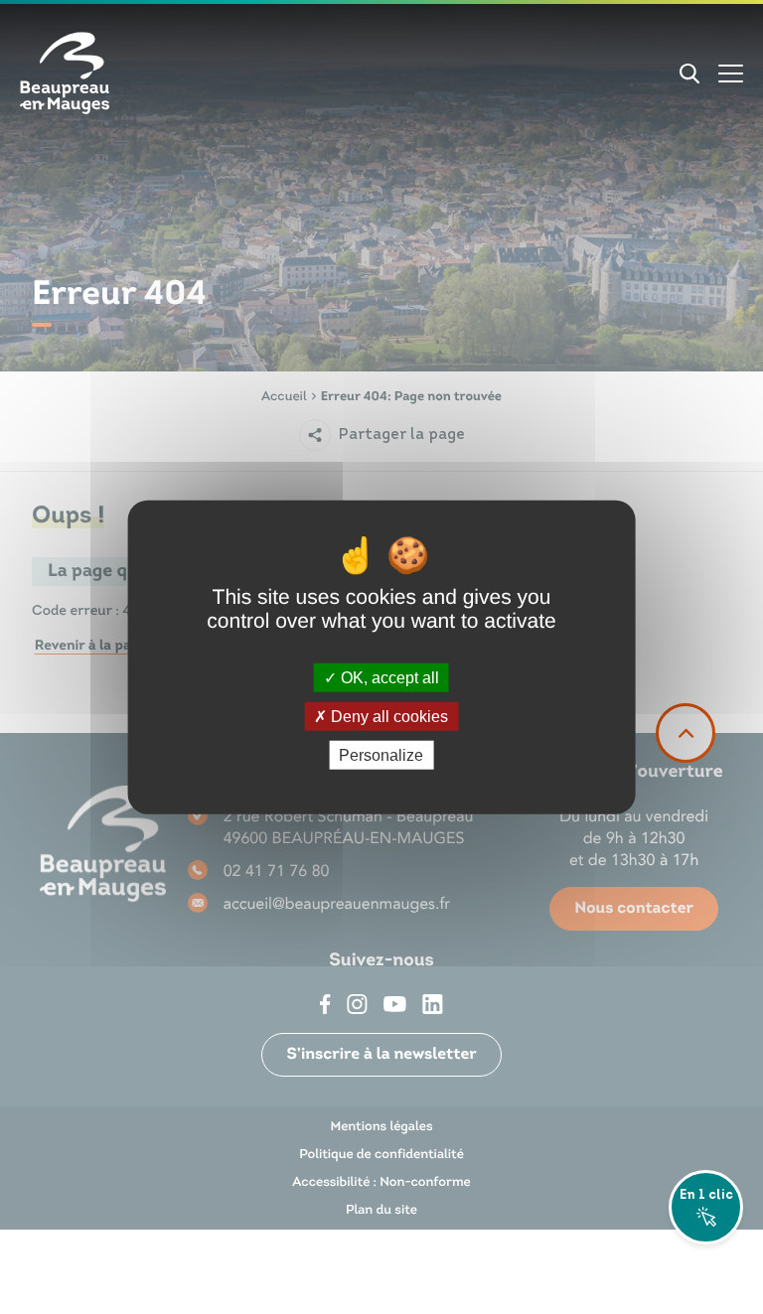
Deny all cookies (387, 715)
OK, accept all (388, 676)
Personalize (381, 755)
